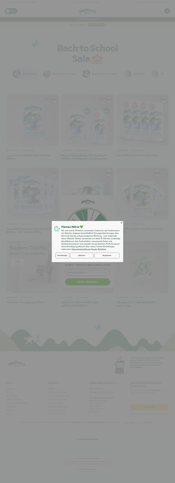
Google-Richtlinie (98, 249)
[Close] (121, 222)
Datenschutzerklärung (81, 249)
